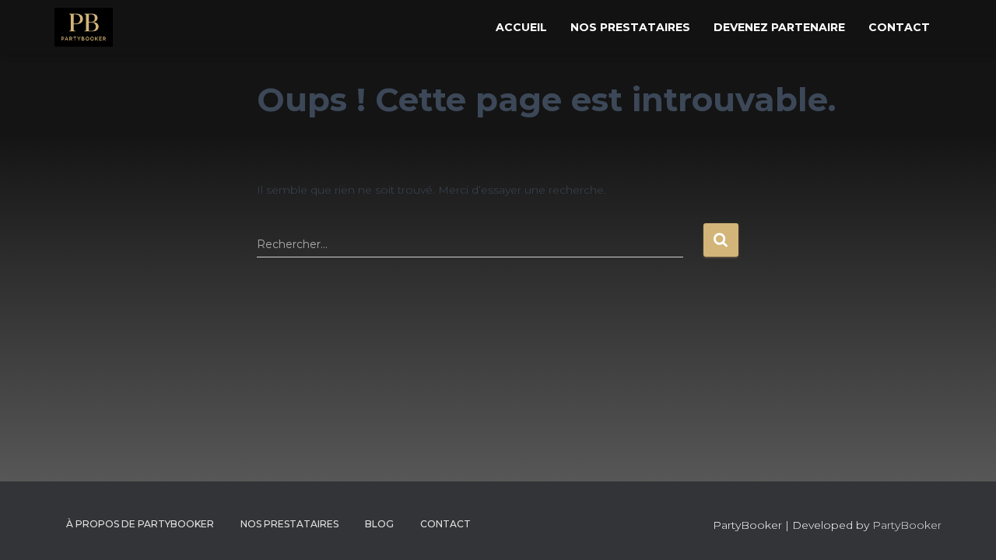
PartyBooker (907, 525)
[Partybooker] (83, 27)
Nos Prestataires (630, 27)
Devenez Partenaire (779, 27)
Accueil (521, 27)
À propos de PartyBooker (140, 524)
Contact (899, 27)
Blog (379, 524)
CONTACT (445, 524)
